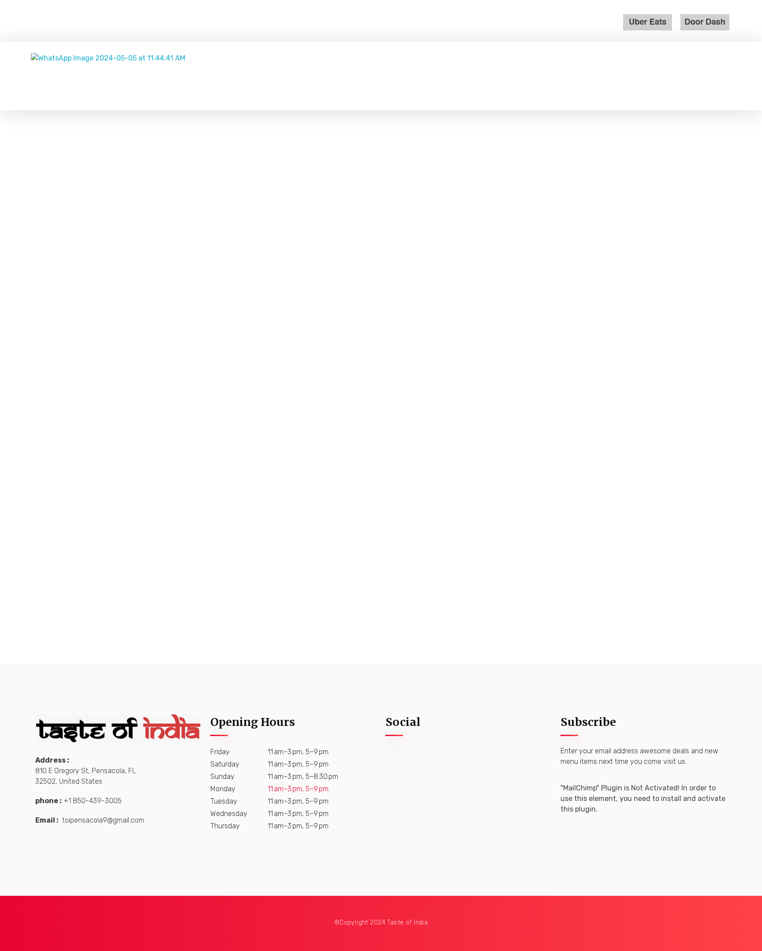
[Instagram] (422, 766)
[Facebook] (396, 766)
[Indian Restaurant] (163, 76)
